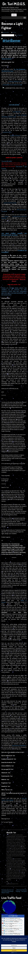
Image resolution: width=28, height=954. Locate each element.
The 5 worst (19, 166)
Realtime (6, 914)
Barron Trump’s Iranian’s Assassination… (12, 921)
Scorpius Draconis (15, 135)
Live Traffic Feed (12, 916)
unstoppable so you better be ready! (12, 84)
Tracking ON (11, 914)
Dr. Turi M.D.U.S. (14, 3)
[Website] (7, 881)
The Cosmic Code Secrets (8, 35)
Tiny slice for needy (6, 161)
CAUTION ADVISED (14, 105)
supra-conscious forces (10, 202)
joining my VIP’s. (7, 132)
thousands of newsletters (19, 745)
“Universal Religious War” (15, 81)
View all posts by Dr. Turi (12, 883)
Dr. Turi (14, 32)
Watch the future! (7, 59)
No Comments (19, 35)
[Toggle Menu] (25, 17)
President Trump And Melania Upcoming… (9, 919)
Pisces (6, 216)
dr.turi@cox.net (17, 111)
